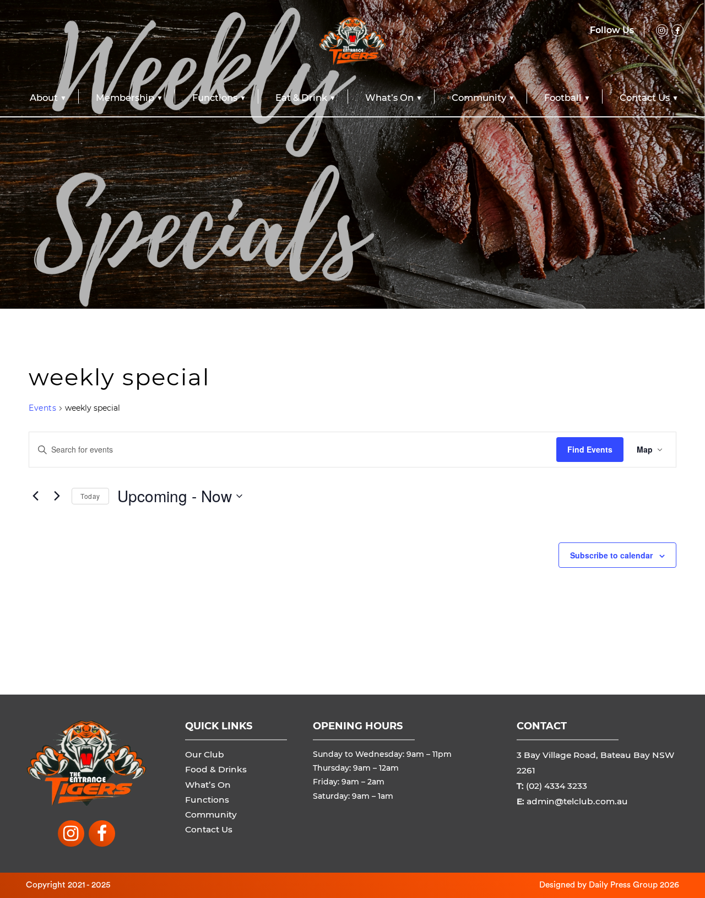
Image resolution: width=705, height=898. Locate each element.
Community (479, 97)
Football (563, 97)
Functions (214, 97)
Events (42, 408)
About (44, 97)
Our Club (204, 754)
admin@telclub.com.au (577, 801)
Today (90, 496)
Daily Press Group (623, 884)
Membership (125, 97)
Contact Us (645, 97)
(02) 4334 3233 (556, 786)
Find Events (589, 449)
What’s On (389, 97)
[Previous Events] (35, 496)
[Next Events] (56, 496)
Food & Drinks (216, 769)
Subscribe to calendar (611, 555)
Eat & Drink (301, 97)
